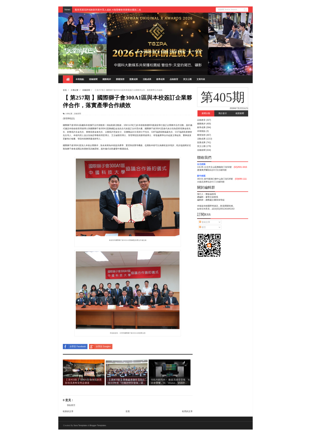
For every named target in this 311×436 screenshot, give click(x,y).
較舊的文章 (187, 411)
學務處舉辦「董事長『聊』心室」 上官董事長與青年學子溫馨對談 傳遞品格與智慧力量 (118, 9)
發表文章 (205, 222)
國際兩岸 (107, 79)
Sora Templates (80, 425)
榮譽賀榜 (120, 79)
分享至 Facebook (78, 346)
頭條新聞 (93, 79)
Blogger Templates (98, 425)
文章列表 (201, 79)
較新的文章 (68, 411)
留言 (203, 227)
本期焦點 (80, 79)
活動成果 (147, 79)
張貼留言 (71, 405)
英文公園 (187, 79)
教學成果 (160, 79)
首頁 (128, 411)
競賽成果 (133, 79)
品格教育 (174, 79)
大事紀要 (68, 114)
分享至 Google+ (103, 346)
